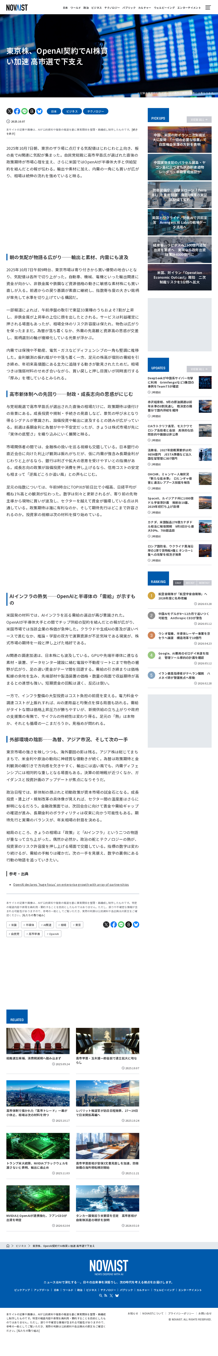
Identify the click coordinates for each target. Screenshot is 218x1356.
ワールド (75, 7)
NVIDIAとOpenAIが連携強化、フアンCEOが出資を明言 (36, 1217)
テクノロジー (112, 7)
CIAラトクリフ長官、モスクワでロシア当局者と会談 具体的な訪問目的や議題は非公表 (171, 430)
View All (197, 119)
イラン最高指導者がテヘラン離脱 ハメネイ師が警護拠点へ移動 (184, 675)
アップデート (42, 1290)
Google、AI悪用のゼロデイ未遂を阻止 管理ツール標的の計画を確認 (183, 655)
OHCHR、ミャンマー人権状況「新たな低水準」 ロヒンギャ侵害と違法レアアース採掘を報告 (170, 478)
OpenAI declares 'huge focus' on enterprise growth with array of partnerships (71, 884)
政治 (86, 7)
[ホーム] (7, 1246)
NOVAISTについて (153, 1313)
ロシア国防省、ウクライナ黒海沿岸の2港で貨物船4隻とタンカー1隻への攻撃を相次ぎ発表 (171, 550)
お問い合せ (205, 1313)
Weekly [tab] (190, 582)
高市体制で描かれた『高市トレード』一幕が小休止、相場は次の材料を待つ (36, 1112)
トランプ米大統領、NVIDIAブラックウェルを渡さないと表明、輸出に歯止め (37, 1165)
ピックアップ (22, 1290)
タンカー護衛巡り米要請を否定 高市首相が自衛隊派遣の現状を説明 (106, 1217)
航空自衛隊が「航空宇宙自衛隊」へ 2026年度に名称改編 (184, 596)
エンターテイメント (189, 7)
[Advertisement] (72, 214)
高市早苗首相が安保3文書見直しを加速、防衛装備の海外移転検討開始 (107, 1165)
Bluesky (117, 1295)
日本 (65, 7)
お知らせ (133, 1313)
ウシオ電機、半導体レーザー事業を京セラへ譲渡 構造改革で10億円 (184, 636)
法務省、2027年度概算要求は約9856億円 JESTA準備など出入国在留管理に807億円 (170, 454)
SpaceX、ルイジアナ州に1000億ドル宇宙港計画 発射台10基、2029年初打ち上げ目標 (171, 502)
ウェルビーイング (164, 7)
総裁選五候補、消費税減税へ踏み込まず (33, 1058)
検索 (100, 1295)
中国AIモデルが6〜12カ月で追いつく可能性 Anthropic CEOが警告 (183, 616)
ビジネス (96, 7)
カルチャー (144, 7)
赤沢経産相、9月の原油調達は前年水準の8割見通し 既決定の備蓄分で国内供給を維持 (170, 406)
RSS (105, 1295)
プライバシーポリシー (181, 1313)
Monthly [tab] (204, 582)
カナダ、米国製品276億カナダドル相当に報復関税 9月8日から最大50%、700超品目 (171, 526)
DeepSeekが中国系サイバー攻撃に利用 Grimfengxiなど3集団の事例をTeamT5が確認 (171, 382)
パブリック (129, 7)
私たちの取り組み (33, 915)
